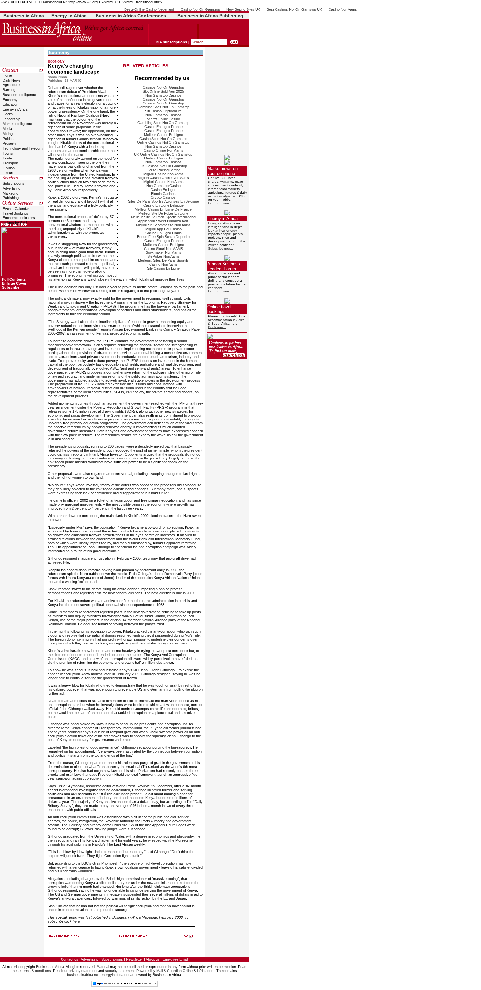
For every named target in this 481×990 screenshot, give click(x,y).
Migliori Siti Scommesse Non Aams (163, 225)
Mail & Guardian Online (174, 971)
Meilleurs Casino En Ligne (163, 245)
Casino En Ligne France (163, 127)
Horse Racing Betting (163, 170)
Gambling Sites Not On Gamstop (163, 107)
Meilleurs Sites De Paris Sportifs (163, 260)
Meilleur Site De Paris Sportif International (163, 217)
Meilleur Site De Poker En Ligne (163, 213)
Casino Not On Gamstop (200, 9)
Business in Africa (23, 15)
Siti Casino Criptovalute (163, 111)
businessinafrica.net (83, 975)
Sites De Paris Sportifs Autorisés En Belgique (163, 201)
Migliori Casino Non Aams (163, 174)
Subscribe (10, 287)
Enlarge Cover (14, 283)
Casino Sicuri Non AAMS (163, 249)
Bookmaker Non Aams (163, 252)
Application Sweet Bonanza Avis (163, 221)
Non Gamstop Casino (163, 186)
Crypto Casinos (163, 197)
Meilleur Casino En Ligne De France (163, 209)
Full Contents (14, 279)
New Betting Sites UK (243, 9)
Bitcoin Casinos (163, 194)
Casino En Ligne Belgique (163, 205)
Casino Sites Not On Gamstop (163, 138)
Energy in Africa (69, 15)
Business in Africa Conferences (131, 15)
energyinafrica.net (115, 975)
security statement (119, 971)
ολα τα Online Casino (163, 119)
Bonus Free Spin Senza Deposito (163, 237)
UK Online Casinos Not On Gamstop (163, 154)
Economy (59, 52)
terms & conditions (36, 971)
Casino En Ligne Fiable (163, 233)
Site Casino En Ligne (163, 268)
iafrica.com (205, 971)
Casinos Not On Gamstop (163, 87)
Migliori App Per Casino (163, 229)
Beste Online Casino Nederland (149, 9)
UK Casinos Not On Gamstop (163, 166)
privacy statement (83, 971)
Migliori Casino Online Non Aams (163, 178)
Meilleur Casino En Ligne (163, 135)
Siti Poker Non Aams (163, 256)
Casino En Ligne (163, 190)
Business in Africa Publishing (210, 15)
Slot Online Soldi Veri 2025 (163, 91)
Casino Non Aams (343, 9)
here (76, 921)
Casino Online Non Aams (163, 150)
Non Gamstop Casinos (163, 95)
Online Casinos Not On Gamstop (163, 142)
